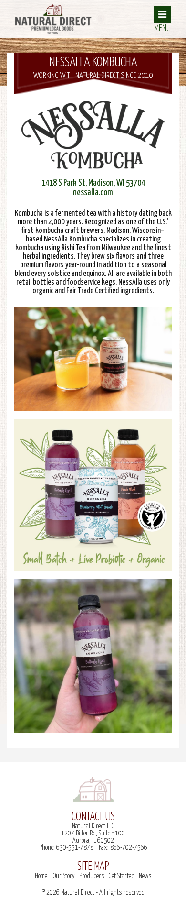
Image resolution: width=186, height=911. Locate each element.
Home (41, 876)
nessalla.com (93, 192)
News (145, 876)
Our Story (64, 876)
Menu (162, 28)
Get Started (121, 876)
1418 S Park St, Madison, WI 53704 (93, 182)
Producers (91, 876)
